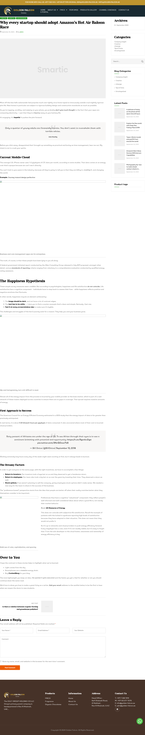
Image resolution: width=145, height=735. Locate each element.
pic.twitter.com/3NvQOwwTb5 (52, 442)
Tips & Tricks (118, 48)
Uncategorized (21, 18)
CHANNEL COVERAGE (107, 10)
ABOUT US (52, 10)
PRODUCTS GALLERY (88, 10)
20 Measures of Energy (55, 508)
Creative (3, 18)
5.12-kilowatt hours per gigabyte (32, 423)
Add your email (55, 585)
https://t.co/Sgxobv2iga (79, 439)
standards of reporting (21, 268)
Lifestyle (11, 18)
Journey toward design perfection (21, 177)
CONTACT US (123, 10)
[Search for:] (128, 61)
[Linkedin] (117, 709)
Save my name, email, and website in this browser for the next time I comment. (33, 661)
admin (21, 32)
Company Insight (120, 42)
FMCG (62, 10)
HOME (42, 10)
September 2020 (122, 25)
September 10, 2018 (66, 448)
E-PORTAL (44, 12)
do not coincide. (93, 286)
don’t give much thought (65, 110)
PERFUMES (73, 10)
